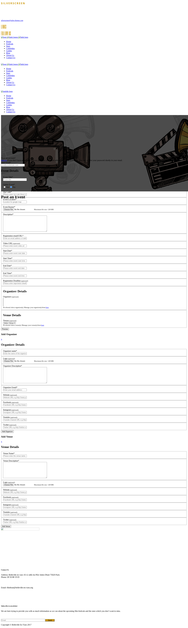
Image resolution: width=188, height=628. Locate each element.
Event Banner (9, 207)
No (13, 187)
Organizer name (10, 351)
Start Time (7, 258)
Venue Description (11, 461)
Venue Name (9, 453)
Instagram (10, 410)
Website (10, 395)
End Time (7, 273)
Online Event (9, 184)
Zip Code (7, 192)
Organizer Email (10, 387)
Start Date (7, 251)
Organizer (11, 297)
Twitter (9, 425)
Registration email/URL (13, 236)
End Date (7, 266)
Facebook (10, 402)
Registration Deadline (15, 281)
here (47, 307)
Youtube (10, 417)
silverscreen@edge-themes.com (12, 20)
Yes (7, 187)
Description (8, 214)
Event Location (9, 199)
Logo (9, 358)
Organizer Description (12, 366)
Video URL (11, 243)
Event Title (8, 177)
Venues (9, 320)
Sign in (4, 160)
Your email (6, 163)
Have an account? (8, 158)
